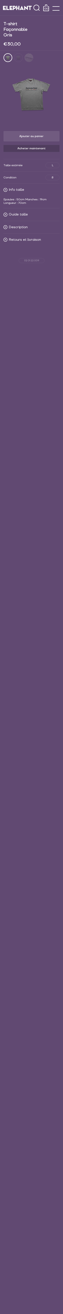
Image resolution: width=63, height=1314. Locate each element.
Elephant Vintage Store (17, 7)
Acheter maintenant (32, 148)
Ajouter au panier (31, 136)
